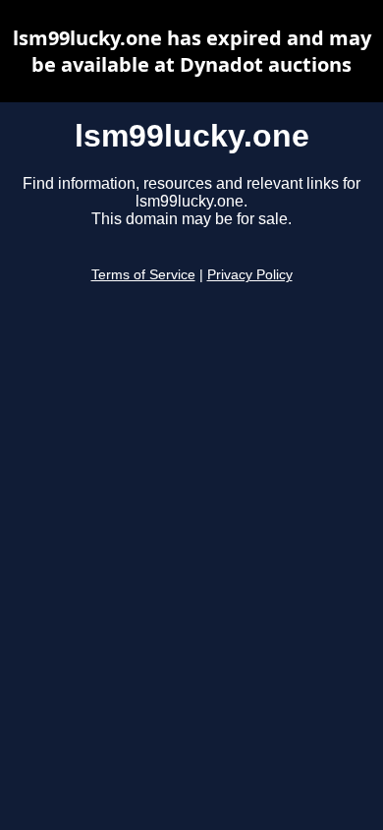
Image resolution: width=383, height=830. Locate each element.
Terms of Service (143, 274)
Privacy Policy (250, 274)
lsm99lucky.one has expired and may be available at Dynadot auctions (192, 51)
